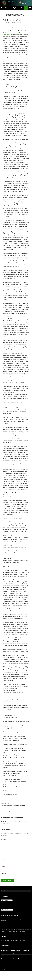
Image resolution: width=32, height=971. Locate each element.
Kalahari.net (6, 34)
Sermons (14, 15)
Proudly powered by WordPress (8, 969)
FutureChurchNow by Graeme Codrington (12, 8)
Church (16, 14)
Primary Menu (30, 8)
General (20, 14)
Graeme (14, 22)
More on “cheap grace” (6, 810)
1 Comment (19, 22)
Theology (8, 16)
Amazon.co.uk (23, 32)
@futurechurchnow (20, 940)
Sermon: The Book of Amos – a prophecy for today (13, 961)
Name (3, 860)
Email (3, 866)
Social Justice (21, 15)
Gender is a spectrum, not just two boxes (11, 958)
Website (3, 873)
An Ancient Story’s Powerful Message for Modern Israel (15, 950)
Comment (4, 839)
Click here (3, 919)
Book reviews (9, 14)
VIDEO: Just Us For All (6, 956)
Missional (8, 15)
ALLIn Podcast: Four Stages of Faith (10, 953)
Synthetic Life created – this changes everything (13, 804)
